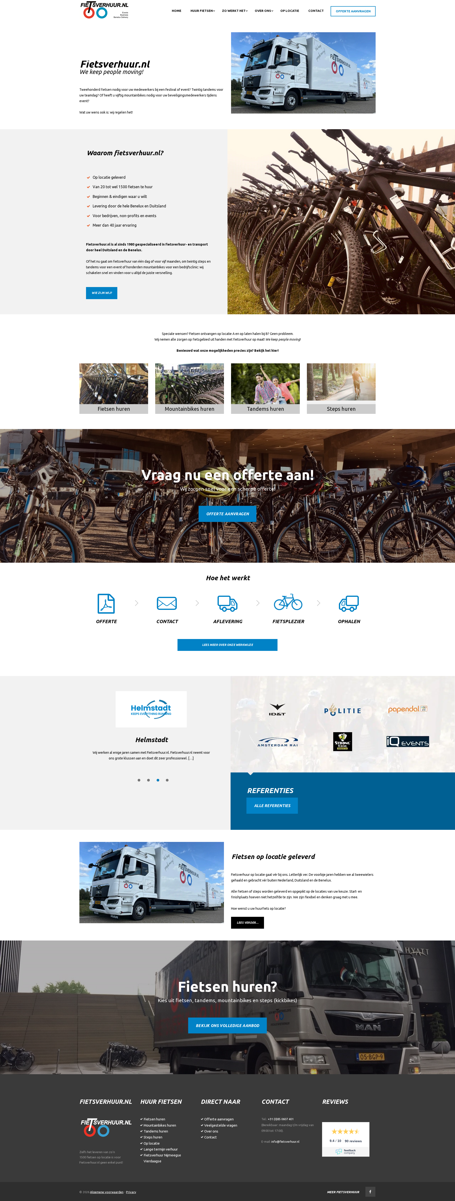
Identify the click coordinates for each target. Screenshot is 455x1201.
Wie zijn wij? (102, 292)
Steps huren (153, 1137)
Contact (210, 1137)
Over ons (211, 1131)
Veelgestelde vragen (220, 1125)
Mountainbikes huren (160, 1125)
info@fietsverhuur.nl (285, 1141)
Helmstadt (151, 739)
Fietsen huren (154, 1119)
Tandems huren (156, 1131)
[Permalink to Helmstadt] (151, 709)
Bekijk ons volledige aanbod (227, 1025)
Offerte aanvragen (227, 514)
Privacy (131, 1192)
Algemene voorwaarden (106, 1192)
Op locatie (152, 1143)
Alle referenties (272, 806)
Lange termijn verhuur (161, 1149)
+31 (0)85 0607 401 (281, 1119)
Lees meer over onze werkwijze (227, 644)
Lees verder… (247, 922)
